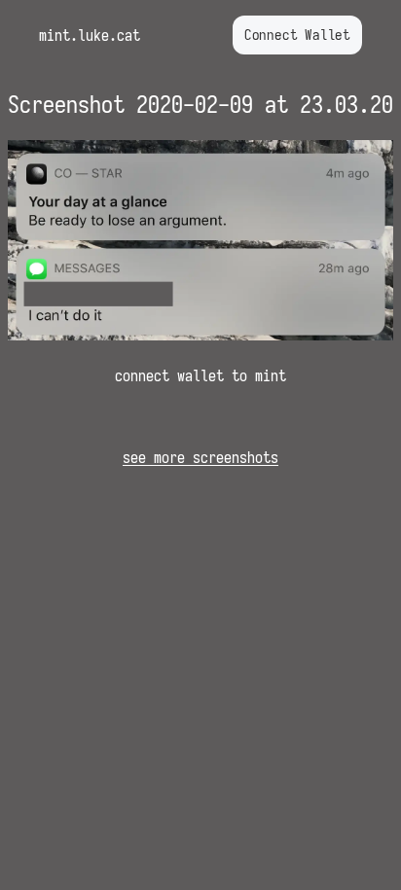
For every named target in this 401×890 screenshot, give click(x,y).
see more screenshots (200, 457)
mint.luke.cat (89, 35)
